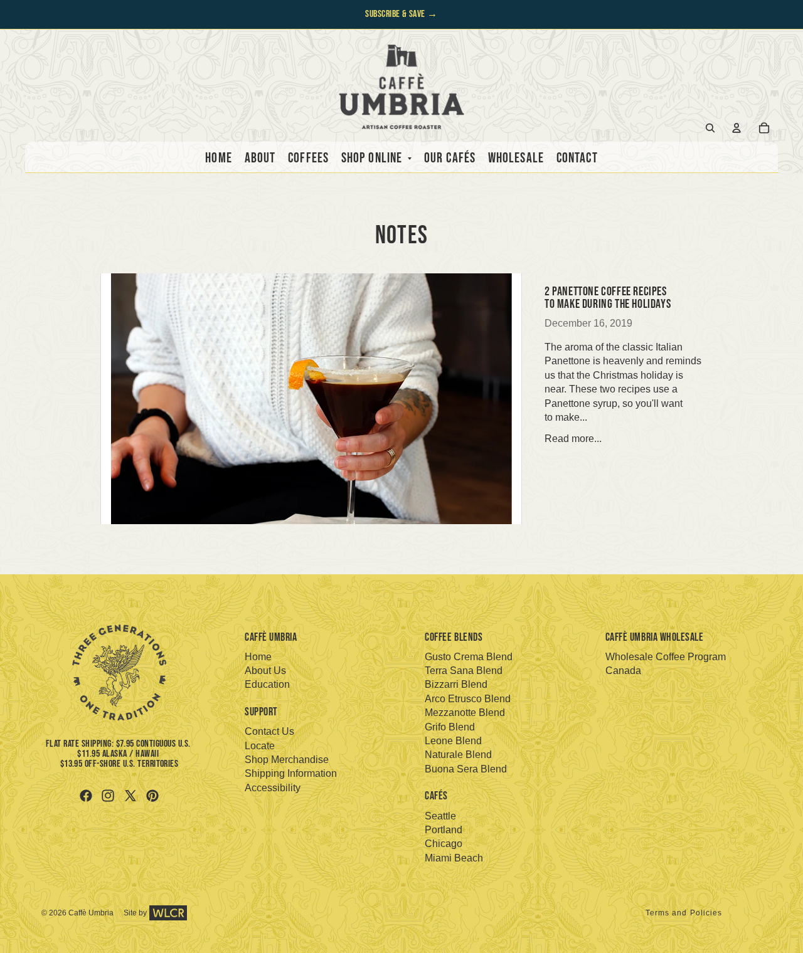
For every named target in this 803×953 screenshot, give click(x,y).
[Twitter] (130, 795)
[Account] (736, 128)
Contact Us (269, 731)
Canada (623, 670)
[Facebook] (85, 795)
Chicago (443, 843)
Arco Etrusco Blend (468, 698)
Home (258, 656)
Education (267, 684)
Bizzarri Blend (456, 684)
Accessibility (272, 787)
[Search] (710, 128)
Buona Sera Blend (466, 769)
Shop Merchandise (287, 759)
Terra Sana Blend (464, 670)
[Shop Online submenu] (407, 159)
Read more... (573, 438)
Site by (135, 912)
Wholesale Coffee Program (665, 656)
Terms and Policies (684, 912)
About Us (265, 670)
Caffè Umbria (91, 912)
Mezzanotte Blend (465, 712)
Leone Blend (453, 740)
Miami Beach (454, 858)
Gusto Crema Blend (469, 656)
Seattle (440, 816)
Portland (443, 829)
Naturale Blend (458, 754)
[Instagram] (107, 795)
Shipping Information (291, 773)
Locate (260, 745)
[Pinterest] (152, 795)
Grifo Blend (450, 727)
